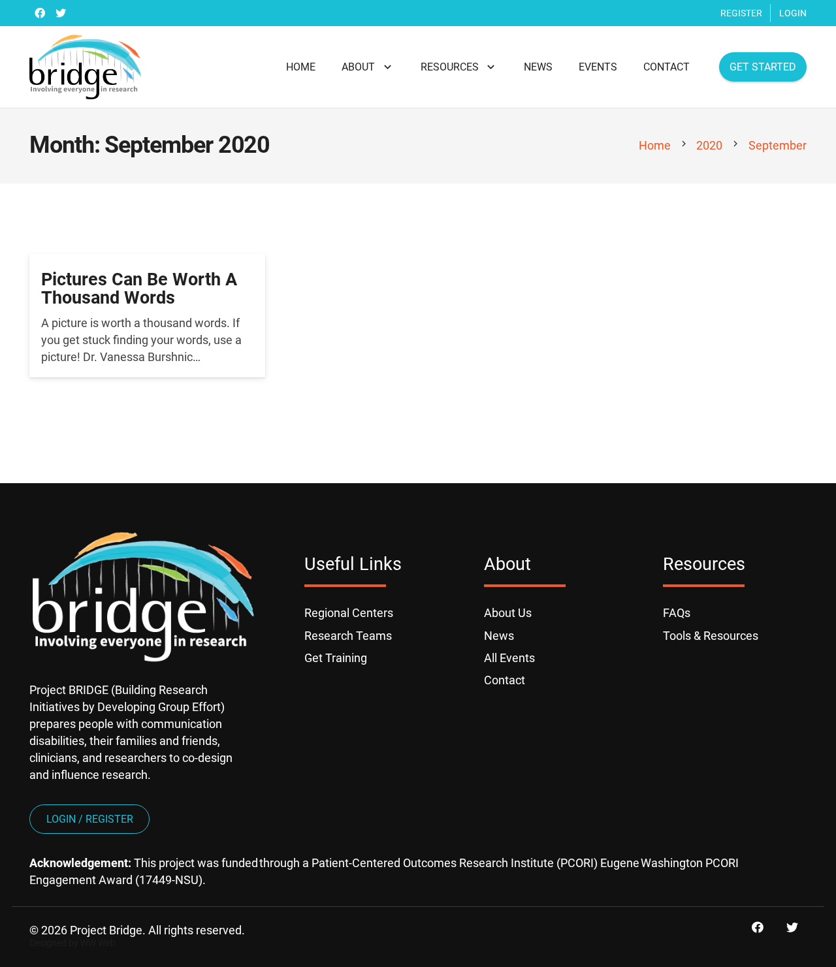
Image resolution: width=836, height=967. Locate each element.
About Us (508, 613)
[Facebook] (39, 13)
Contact (504, 680)
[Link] (85, 67)
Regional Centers (348, 613)
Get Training (335, 658)
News (499, 635)
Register (741, 13)
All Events (509, 658)
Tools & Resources (710, 635)
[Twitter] (60, 13)
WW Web (98, 943)
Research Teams (348, 635)
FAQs (676, 613)
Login (793, 13)
